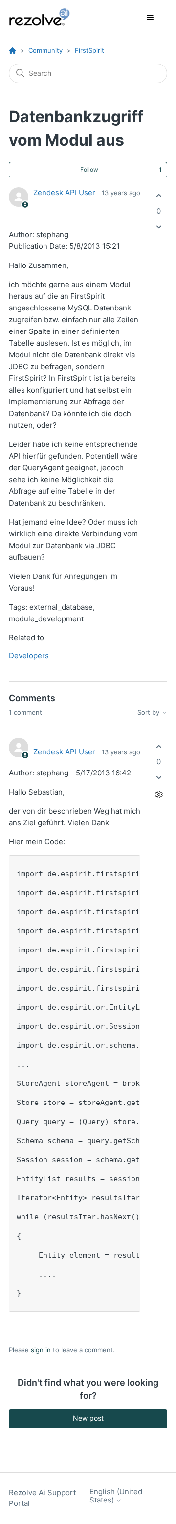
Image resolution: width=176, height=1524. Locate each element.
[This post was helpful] (158, 195)
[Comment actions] (158, 794)
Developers (29, 655)
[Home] (45, 17)
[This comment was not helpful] (158, 777)
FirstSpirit (89, 50)
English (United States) (115, 1495)
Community (45, 50)
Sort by (149, 712)
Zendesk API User (64, 192)
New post (88, 1418)
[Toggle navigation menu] (149, 17)
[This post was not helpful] (158, 226)
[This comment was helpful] (158, 746)
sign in (41, 1350)
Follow (89, 169)
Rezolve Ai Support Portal (42, 1498)
